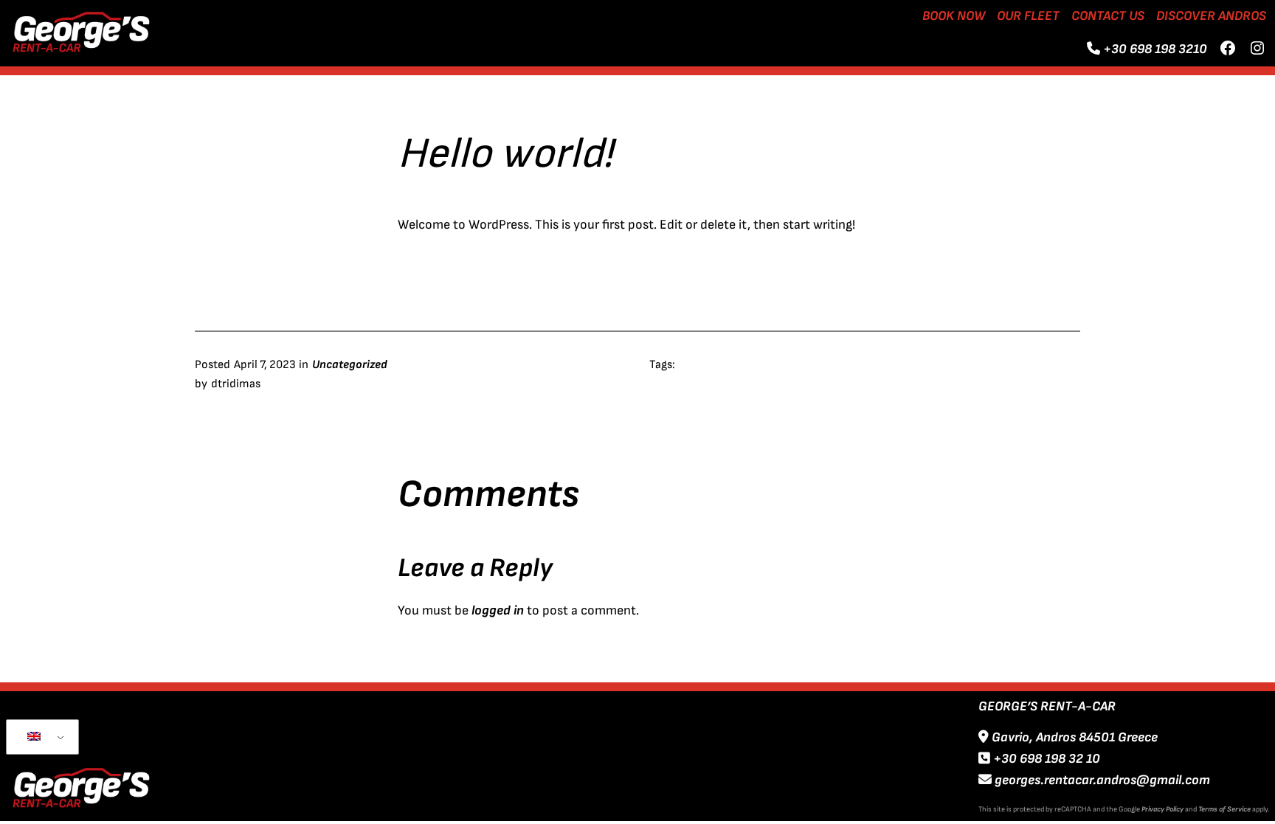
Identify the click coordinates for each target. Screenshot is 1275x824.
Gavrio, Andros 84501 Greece (1073, 737)
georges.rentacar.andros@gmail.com (1101, 780)
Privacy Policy (1162, 809)
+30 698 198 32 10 (1045, 758)
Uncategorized (349, 365)
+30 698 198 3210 (1155, 49)
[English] (39, 737)
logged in (497, 610)
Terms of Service (1224, 809)
